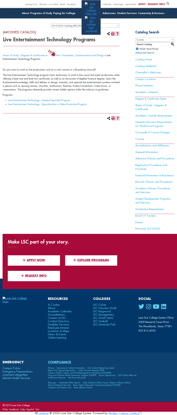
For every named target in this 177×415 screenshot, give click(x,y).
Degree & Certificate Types (150, 98)
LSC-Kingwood (102, 311)
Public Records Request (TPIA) (91, 370)
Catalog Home (143, 59)
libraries (43, 4)
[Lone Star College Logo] (18, 301)
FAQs (5, 409)
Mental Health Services (16, 378)
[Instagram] (148, 307)
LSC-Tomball (100, 321)
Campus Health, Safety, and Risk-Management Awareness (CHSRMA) (79, 373)
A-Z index (54, 305)
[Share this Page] (108, 34)
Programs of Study (41, 13)
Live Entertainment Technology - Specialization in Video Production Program (47, 104)
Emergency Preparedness (18, 371)
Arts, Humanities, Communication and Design (80, 55)
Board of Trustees (145, 216)
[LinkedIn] (163, 307)
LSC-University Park (104, 324)
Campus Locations (145, 79)
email (62, 4)
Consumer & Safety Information (71, 368)
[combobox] (154, 40)
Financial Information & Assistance (154, 175)
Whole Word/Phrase (148, 49)
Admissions (109, 13)
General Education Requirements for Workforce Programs (153, 124)
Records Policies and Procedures (153, 182)
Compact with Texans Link (59, 387)
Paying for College (64, 13)
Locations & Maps (58, 331)
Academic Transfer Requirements (153, 115)
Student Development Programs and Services (152, 201)
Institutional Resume (57, 378)
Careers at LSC (57, 318)
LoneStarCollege (15, 375)
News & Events (57, 334)
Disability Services (58, 324)
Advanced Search (144, 53)
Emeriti (139, 222)
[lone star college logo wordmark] (91, 31)
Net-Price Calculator (77, 378)
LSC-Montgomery (103, 314)
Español (30, 409)
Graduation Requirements (149, 209)
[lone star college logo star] (91, 13)
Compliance (59, 362)
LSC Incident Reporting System (101, 368)
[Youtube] (156, 307)
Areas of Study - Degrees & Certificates (24, 55)
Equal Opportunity (107, 375)
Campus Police (11, 368)
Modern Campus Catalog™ (125, 413)
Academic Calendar (146, 92)
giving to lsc (31, 4)
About (25, 13)
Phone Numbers (144, 85)
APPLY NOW (36, 260)
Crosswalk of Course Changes (152, 132)
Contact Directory (58, 321)
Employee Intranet (58, 328)
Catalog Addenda (145, 66)
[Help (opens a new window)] (117, 34)
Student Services (127, 13)
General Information (146, 152)
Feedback (14, 409)
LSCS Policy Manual (127, 375)
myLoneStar (130, 4)
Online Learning (57, 337)
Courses (139, 139)
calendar (107, 4)
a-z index (53, 4)
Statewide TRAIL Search (69, 383)
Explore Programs (93, 260)
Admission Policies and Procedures (154, 158)
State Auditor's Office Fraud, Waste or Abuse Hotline (107, 383)
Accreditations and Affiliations (152, 145)
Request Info (156, 4)
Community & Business (151, 13)
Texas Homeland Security (59, 385)
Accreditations (56, 314)
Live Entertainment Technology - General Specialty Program (39, 100)
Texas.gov (52, 383)
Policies (51, 368)
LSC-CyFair (99, 305)
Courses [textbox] (140, 40)
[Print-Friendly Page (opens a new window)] (113, 34)
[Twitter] (141, 307)
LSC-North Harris (103, 318)
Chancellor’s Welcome (148, 72)
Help (22, 409)
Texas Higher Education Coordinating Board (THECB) (96, 385)
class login (118, 4)
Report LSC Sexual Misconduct (62, 370)
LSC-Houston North (105, 308)
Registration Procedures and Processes (151, 167)
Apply (142, 4)
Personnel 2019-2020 (147, 228)
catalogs (44, 413)
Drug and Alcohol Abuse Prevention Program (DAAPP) (72, 375)
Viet (37, 409)
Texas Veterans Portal (83, 387)
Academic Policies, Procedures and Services (152, 190)
